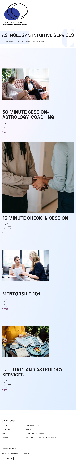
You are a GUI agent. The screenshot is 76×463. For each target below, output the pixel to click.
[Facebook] (3, 458)
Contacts (12, 448)
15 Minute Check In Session (35, 218)
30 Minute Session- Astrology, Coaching (28, 114)
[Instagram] (12, 458)
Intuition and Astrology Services (32, 372)
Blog (19, 448)
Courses (5, 448)
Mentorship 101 (21, 294)
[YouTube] (7, 458)
